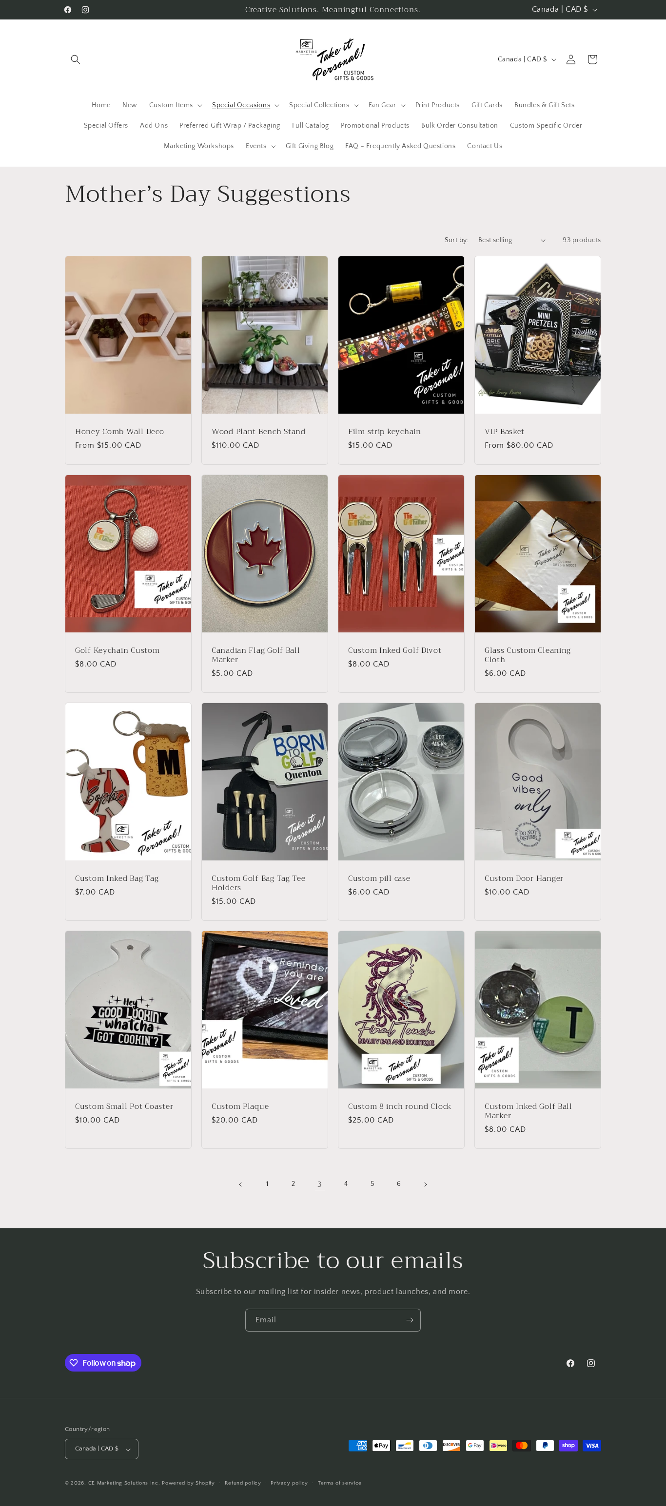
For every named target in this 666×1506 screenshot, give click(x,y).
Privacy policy (289, 1483)
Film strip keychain (384, 431)
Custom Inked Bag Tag (116, 878)
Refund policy (243, 1483)
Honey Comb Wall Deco (119, 431)
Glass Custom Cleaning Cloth (528, 654)
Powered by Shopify (188, 1484)
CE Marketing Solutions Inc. (124, 1484)
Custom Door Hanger (524, 878)
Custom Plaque (240, 1106)
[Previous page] (241, 1184)
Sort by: (457, 240)
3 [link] (319, 1184)
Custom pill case (379, 878)
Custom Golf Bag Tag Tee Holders (259, 883)
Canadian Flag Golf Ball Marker (256, 654)
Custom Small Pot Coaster (124, 1106)
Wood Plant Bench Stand (259, 431)
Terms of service (340, 1483)
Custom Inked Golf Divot (395, 649)
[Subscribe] (409, 1320)
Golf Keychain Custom (117, 649)
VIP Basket (505, 431)
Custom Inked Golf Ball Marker (528, 1111)
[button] (75, 59)
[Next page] (425, 1184)
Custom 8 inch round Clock (399, 1106)
